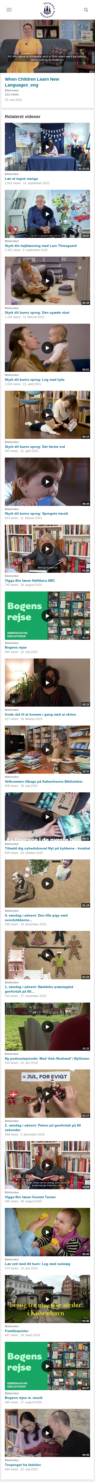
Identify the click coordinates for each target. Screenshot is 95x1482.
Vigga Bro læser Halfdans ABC (30, 580)
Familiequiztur (16, 1331)
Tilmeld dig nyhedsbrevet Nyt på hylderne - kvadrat (47, 848)
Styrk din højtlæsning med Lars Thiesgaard (41, 246)
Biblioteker (12, 90)
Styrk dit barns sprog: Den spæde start (37, 312)
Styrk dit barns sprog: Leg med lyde (35, 379)
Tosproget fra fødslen (23, 1465)
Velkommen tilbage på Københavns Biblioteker (44, 781)
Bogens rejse (16, 647)
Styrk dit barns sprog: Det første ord (35, 447)
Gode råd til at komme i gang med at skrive (40, 714)
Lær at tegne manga (21, 179)
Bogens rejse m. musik (24, 1398)
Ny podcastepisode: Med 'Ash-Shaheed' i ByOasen (47, 1058)
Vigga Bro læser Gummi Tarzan (30, 1197)
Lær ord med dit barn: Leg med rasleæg (37, 1264)
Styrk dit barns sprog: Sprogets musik (36, 513)
